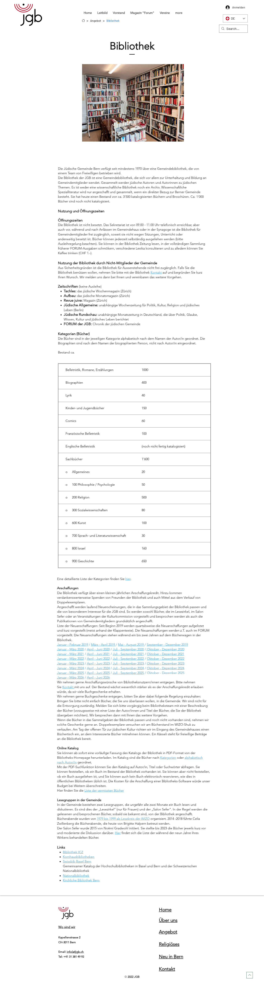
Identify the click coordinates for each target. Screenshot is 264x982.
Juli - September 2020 (128, 649)
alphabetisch (194, 758)
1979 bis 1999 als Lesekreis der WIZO (123, 819)
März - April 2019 (103, 645)
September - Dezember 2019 (167, 645)
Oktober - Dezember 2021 (165, 654)
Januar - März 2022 (70, 659)
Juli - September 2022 (128, 659)
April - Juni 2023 (98, 664)
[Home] (83, 20)
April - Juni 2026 (98, 678)
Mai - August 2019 (131, 645)
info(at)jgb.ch (75, 951)
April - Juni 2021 (98, 654)
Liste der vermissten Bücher (104, 790)
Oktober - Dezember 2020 (165, 649)
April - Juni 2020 (98, 649)
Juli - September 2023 (128, 664)
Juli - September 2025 (128, 673)
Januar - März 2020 (70, 649)
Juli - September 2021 (128, 654)
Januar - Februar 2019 (72, 645)
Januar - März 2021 (70, 654)
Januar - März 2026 (70, 678)
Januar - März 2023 (70, 664)
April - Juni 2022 (98, 659)
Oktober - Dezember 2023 (165, 664)
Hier (118, 833)
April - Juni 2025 (98, 673)
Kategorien (168, 758)
